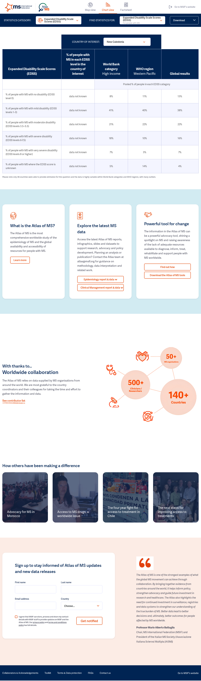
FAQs (90, 672)
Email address (22, 598)
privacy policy (38, 622)
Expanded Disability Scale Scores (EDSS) (58, 20)
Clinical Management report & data (101, 287)
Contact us (105, 672)
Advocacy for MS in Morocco (21, 513)
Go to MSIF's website (184, 6)
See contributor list (13, 400)
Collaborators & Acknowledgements (20, 672)
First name (20, 582)
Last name (66, 582)
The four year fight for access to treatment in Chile (124, 511)
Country (65, 598)
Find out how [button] (167, 267)
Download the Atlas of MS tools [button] (167, 275)
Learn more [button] (20, 260)
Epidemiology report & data (99, 279)
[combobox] (81, 606)
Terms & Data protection (69, 672)
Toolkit (48, 672)
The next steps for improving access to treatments (172, 511)
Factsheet (126, 10)
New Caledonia (115, 42)
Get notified (89, 621)
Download (179, 20)
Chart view (108, 10)
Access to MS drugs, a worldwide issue (73, 513)
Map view (90, 10)
